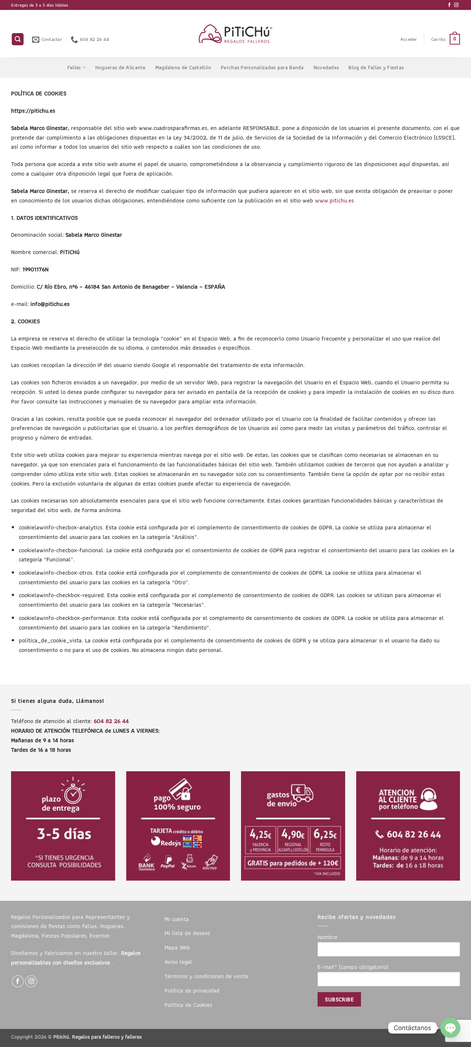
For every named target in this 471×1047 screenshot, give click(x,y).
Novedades (326, 67)
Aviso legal (178, 961)
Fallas (74, 67)
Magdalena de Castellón (183, 67)
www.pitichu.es (334, 200)
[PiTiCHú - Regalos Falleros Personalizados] (236, 33)
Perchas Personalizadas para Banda (262, 67)
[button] (18, 39)
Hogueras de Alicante (120, 67)
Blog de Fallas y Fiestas (376, 67)
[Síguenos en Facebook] (449, 5)
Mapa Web (177, 947)
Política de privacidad (192, 990)
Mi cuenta (176, 919)
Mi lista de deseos (187, 933)
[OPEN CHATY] (450, 1028)
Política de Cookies (188, 1004)
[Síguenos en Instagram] (456, 5)
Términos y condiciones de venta (206, 976)
